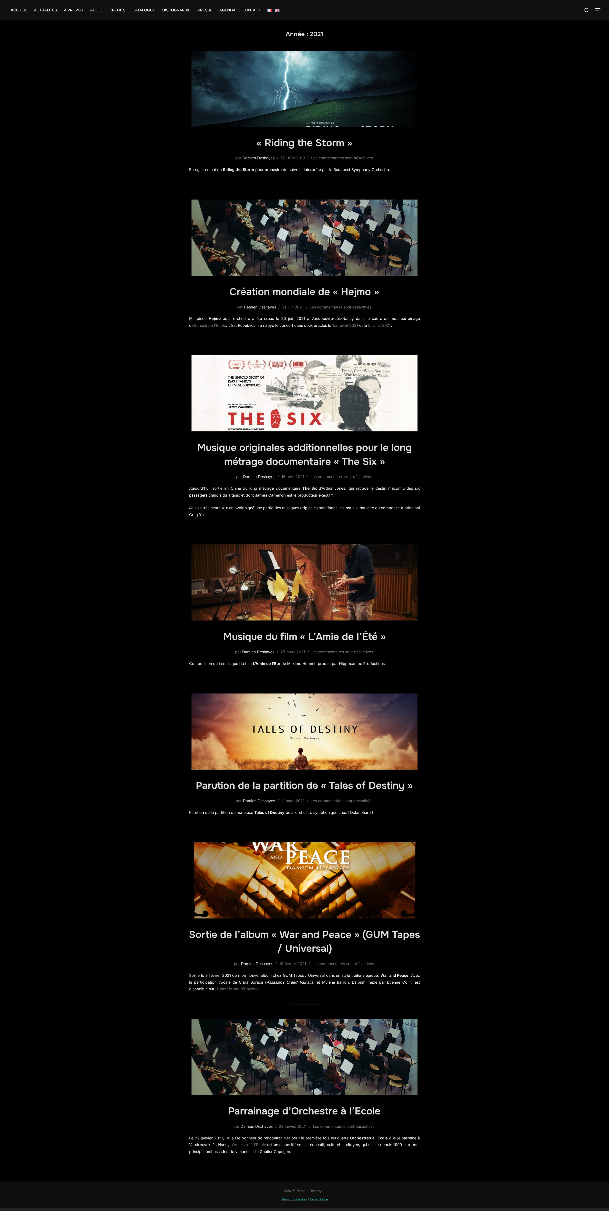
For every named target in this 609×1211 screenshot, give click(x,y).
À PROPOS (73, 10)
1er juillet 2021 (345, 325)
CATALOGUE (144, 10)
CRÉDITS (117, 10)
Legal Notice (319, 1199)
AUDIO (96, 10)
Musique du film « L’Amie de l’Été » (304, 636)
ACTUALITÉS (45, 10)
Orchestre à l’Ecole (209, 325)
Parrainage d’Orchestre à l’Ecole (304, 1111)
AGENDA (227, 10)
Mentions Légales (294, 1199)
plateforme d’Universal (240, 988)
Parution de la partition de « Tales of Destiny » (304, 785)
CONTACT (251, 10)
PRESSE (205, 10)
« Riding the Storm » (304, 143)
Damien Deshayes (258, 158)
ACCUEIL (19, 10)
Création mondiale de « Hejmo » (304, 291)
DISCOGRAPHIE (176, 10)
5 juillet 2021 (379, 325)
